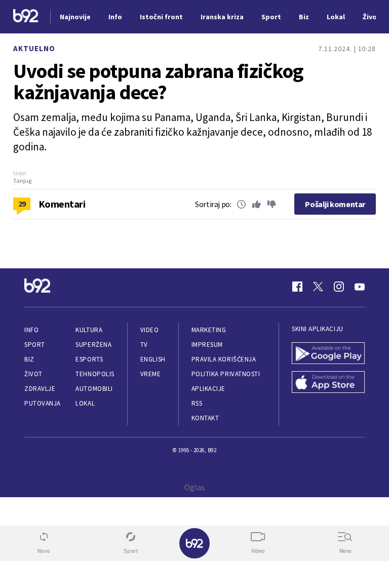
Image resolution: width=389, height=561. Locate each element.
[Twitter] (318, 287)
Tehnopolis (94, 374)
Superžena (93, 344)
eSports (89, 359)
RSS (197, 403)
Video (149, 330)
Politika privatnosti (225, 374)
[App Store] (328, 383)
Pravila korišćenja (223, 359)
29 (22, 203)
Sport (34, 344)
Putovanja (42, 403)
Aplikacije (208, 388)
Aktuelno (34, 48)
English (153, 359)
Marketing (208, 330)
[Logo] (25, 17)
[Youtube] (360, 287)
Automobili (93, 388)
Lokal (85, 403)
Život (33, 374)
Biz (29, 359)
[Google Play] (328, 354)
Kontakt (205, 418)
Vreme (150, 374)
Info (31, 330)
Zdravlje (39, 388)
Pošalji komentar (335, 204)
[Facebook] (297, 287)
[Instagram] (339, 287)
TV (144, 344)
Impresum (207, 344)
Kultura (88, 330)
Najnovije (75, 16)
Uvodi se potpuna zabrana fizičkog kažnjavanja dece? (158, 81)
